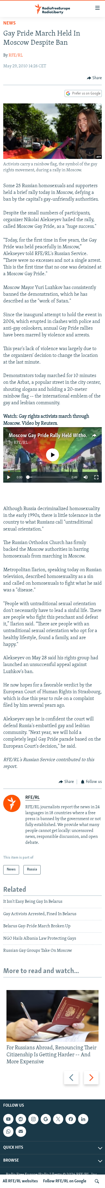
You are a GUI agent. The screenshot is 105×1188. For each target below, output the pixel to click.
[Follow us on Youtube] (8, 1119)
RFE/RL (16, 55)
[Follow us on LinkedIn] (83, 1119)
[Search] (97, 1181)
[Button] (94, 78)
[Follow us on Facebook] (70, 1119)
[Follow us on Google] (46, 1119)
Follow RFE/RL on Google (64, 1181)
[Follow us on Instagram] (33, 1119)
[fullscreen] (96, 477)
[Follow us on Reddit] (21, 1119)
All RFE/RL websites (20, 1181)
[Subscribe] (21, 1132)
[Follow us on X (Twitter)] (58, 1119)
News (9, 23)
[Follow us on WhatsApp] (8, 1132)
